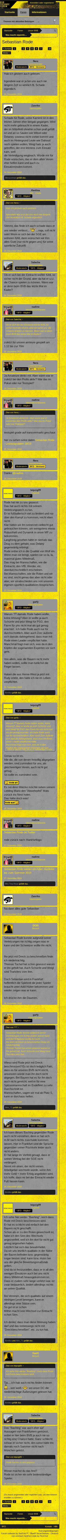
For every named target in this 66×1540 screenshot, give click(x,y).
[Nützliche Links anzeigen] (55, 30)
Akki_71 (8, 1107)
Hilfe (56, 1526)
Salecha (35, 262)
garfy (35, 601)
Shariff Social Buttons (39, 1533)
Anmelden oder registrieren (42, 3)
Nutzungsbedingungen (48, 1531)
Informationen (39, 12)
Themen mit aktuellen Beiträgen (18, 21)
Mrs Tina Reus (11, 884)
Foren (23, 12)
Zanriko (35, 105)
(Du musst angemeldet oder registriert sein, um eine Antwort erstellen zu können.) (30, 1496)
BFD (4, 1526)
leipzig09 (35, 490)
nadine (35, 306)
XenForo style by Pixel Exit (36, 1536)
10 (50, 49)
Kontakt (48, 1526)
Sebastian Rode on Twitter (19, 832)
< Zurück (7, 49)
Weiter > (6, 53)
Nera (35, 61)
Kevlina (35, 190)
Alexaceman (10, 178)
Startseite (10, 12)
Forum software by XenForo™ (15, 1533)
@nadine (18, 473)
